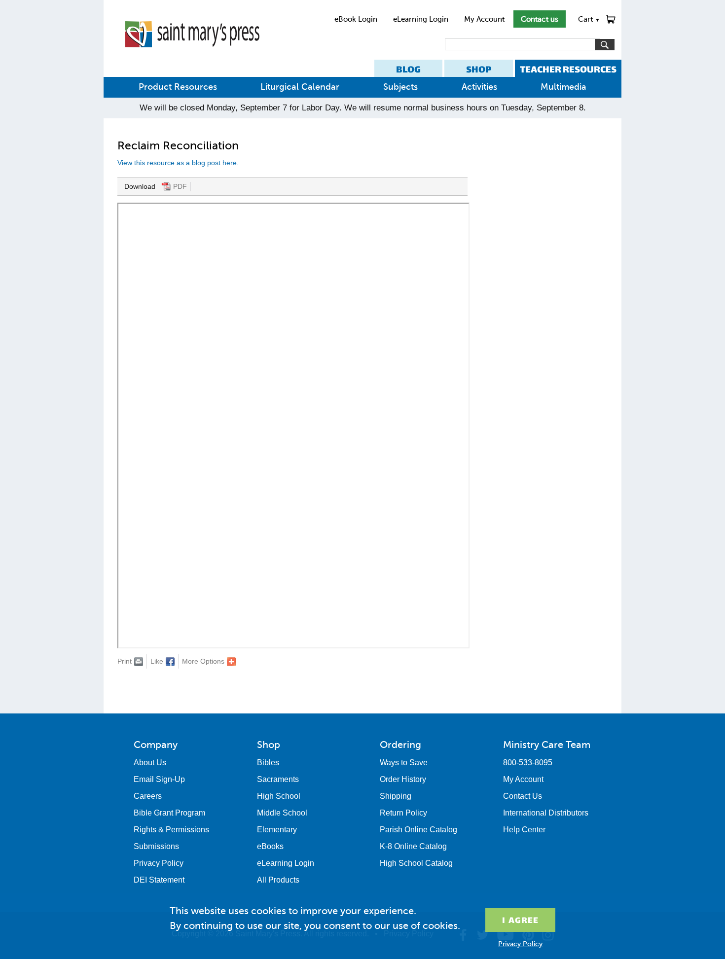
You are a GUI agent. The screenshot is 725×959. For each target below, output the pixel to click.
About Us (150, 762)
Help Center (524, 829)
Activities (479, 86)
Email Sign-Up (159, 779)
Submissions (156, 846)
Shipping (395, 796)
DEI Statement (159, 880)
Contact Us (522, 796)
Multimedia (563, 86)
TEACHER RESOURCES (568, 69)
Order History (403, 779)
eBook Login (355, 19)
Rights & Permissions (171, 829)
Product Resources (178, 86)
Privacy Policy (158, 863)
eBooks (270, 846)
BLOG (408, 69)
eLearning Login (420, 19)
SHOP (478, 69)
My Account (484, 19)
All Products (278, 880)
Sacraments (278, 779)
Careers (148, 796)
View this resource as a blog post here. (179, 163)
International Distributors (545, 813)
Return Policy (403, 813)
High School (278, 796)
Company (156, 744)
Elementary (277, 829)
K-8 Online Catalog (413, 846)
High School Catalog (416, 863)
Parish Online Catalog (418, 829)
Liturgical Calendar (299, 86)
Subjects (400, 86)
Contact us (539, 19)
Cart (589, 19)
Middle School (282, 813)
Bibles (268, 762)
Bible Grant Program (169, 813)
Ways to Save (404, 762)
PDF (180, 186)
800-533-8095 (527, 762)
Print (124, 661)
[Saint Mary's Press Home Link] (192, 55)
